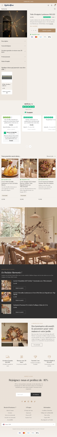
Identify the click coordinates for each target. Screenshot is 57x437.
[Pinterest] (31, 401)
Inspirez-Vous (28, 417)
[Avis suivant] (30, 146)
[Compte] (51, 5)
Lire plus (51, 23)
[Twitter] (25, 401)
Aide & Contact (10, 410)
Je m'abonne (36, 394)
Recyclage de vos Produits (47, 420)
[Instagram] (28, 401)
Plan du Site (47, 415)
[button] (48, 5)
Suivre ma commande (10, 415)
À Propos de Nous (28, 410)
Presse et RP (28, 415)
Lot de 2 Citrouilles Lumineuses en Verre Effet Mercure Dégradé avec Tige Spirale (34, 293)
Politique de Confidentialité (47, 413)
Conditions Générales (47, 410)
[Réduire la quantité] (31, 30)
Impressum (28, 413)
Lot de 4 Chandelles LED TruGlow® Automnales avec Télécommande (32, 281)
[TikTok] (34, 401)
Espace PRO (47, 417)
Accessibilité (10, 420)
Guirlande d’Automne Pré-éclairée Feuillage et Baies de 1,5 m (30, 305)
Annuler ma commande (10, 417)
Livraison (10, 413)
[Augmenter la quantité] (36, 30)
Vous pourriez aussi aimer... (10, 156)
